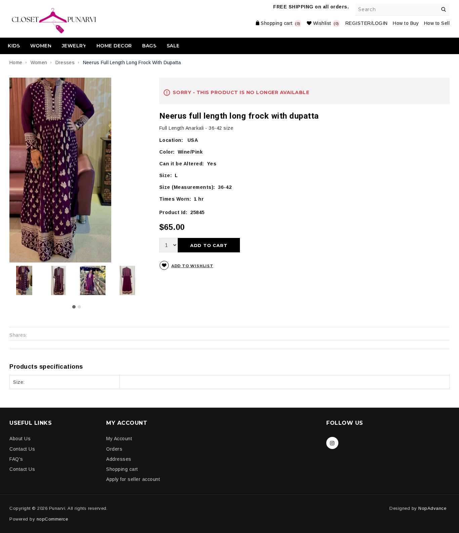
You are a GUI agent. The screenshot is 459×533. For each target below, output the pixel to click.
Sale (173, 46)
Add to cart (208, 245)
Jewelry (74, 46)
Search (443, 9)
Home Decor (114, 46)
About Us (20, 438)
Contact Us (22, 449)
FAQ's (16, 459)
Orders (114, 449)
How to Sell (437, 23)
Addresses (118, 459)
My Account (119, 438)
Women (41, 46)
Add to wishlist (192, 265)
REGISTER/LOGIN (366, 23)
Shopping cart (122, 469)
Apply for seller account (133, 479)
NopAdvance (432, 508)
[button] (74, 306)
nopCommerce (52, 519)
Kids (14, 46)
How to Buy (406, 23)
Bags (149, 46)
